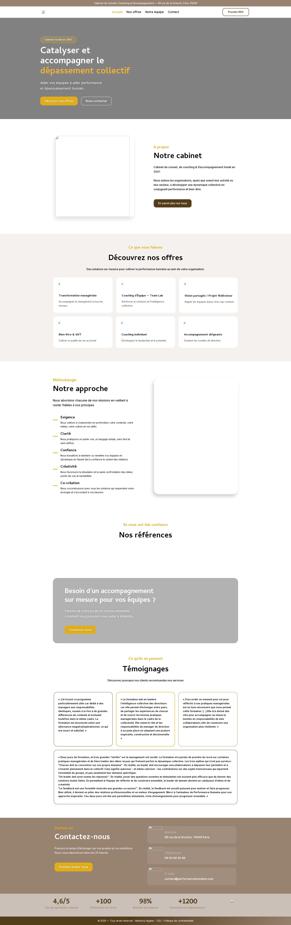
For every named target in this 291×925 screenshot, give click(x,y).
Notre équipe (154, 12)
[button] (74, 867)
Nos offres (133, 12)
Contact (173, 12)
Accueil (117, 12)
